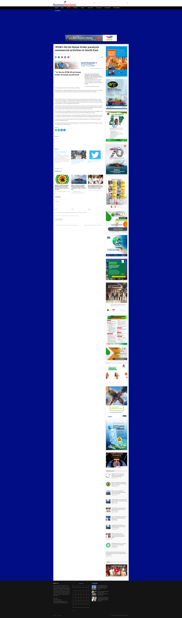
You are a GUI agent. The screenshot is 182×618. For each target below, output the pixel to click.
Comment (57, 201)
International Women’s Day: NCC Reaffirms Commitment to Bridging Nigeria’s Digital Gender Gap (102, 599)
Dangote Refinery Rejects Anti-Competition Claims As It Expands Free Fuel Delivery (119, 526)
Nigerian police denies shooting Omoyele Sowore (67, 225)
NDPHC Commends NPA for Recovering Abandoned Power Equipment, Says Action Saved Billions (118, 535)
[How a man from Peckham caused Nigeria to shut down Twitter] (95, 154)
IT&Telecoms (99, 7)
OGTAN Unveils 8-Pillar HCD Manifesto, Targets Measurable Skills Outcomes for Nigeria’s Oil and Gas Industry (116, 553)
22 (86, 599)
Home (57, 7)
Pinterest (68, 57)
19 (78, 599)
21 (83, 599)
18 (75, 599)
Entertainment (116, 7)
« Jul (73, 610)
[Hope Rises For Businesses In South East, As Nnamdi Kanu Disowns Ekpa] (63, 156)
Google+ (62, 57)
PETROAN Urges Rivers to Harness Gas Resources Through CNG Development (119, 545)
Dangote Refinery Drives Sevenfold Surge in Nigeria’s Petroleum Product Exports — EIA (119, 501)
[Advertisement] (122, 22)
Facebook (59, 57)
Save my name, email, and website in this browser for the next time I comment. (71, 212)
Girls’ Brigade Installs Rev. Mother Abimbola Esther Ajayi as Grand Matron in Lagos (95, 187)
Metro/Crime (107, 7)
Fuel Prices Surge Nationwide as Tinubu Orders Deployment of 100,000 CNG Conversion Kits (102, 593)
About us (59, 615)
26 (78, 602)
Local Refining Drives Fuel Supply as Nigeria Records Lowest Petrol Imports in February (102, 587)
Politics (69, 7)
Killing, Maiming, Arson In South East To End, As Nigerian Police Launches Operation (77, 161)
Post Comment (59, 219)
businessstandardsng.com (123, 615)
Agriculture (90, 7)
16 (89, 595)
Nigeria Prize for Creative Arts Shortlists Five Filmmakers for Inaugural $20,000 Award (118, 475)
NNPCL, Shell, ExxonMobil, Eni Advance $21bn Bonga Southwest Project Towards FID (78, 187)
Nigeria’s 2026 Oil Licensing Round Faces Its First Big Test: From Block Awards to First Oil (62, 187)
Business (75, 7)
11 (75, 595)
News (62, 7)
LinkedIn (65, 57)
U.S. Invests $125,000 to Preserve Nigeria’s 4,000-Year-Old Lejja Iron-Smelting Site (119, 518)
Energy (82, 7)
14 (83, 595)
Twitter (55, 57)
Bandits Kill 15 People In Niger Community (93, 225)
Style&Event (57, 10)
